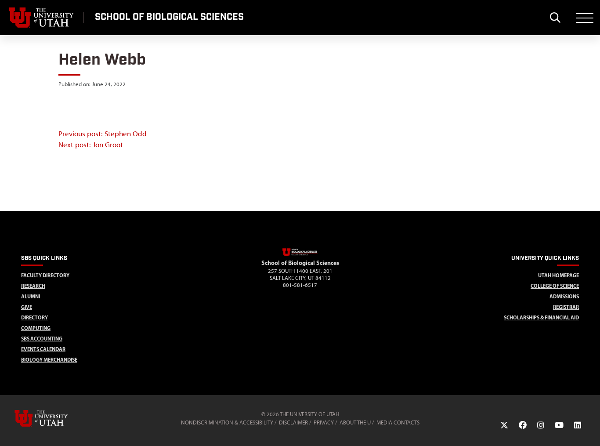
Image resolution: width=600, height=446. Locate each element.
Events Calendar (43, 349)
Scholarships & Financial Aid (541, 317)
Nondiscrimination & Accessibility (227, 422)
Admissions (564, 296)
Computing (36, 328)
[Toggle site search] (555, 17)
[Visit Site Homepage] (300, 254)
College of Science (555, 286)
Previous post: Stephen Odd (102, 133)
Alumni (30, 296)
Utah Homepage (558, 275)
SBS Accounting (41, 338)
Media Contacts (397, 422)
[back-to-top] (589, 429)
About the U (355, 422)
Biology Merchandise (49, 359)
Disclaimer (293, 422)
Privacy (324, 422)
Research (33, 286)
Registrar (566, 307)
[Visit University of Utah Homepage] (42, 18)
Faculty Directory (45, 275)
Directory (34, 317)
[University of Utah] (53, 418)
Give (26, 307)
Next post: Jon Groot (90, 144)
